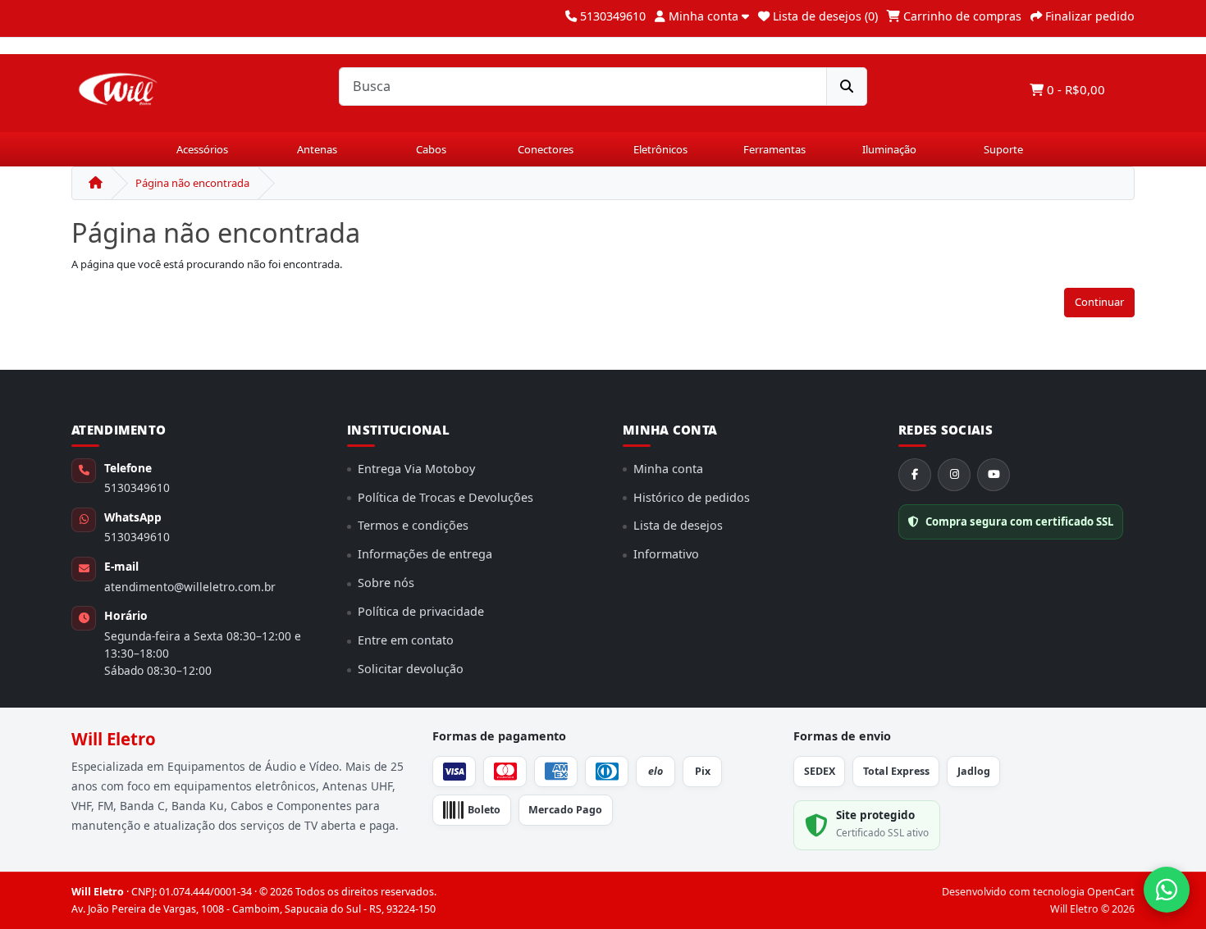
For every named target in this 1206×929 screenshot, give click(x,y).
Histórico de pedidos (691, 497)
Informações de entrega (425, 554)
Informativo (666, 554)
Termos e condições (413, 525)
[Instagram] (954, 474)
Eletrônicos (660, 149)
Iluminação (889, 149)
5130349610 (137, 487)
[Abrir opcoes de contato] (1167, 890)
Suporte (1003, 149)
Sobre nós (386, 582)
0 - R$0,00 (1074, 89)
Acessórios (202, 149)
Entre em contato (406, 640)
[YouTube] (993, 474)
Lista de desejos (678, 525)
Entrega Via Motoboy (416, 468)
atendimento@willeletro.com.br (190, 586)
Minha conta (668, 468)
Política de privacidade (421, 611)
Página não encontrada (192, 182)
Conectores (545, 149)
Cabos (431, 149)
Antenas (317, 149)
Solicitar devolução (411, 668)
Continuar (1099, 301)
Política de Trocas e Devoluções (445, 497)
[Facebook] (914, 474)
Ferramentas (774, 149)
